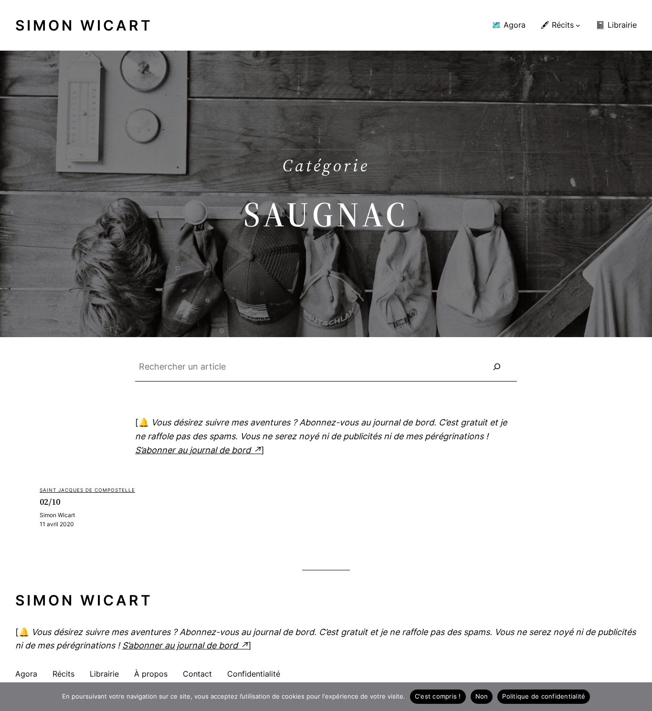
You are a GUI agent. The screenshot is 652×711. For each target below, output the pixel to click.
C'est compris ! (438, 696)
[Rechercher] (497, 366)
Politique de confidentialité (543, 696)
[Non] (640, 696)
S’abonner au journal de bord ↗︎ (198, 450)
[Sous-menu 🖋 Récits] (578, 25)
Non (481, 696)
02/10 (50, 502)
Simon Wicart (84, 25)
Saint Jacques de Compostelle (87, 490)
